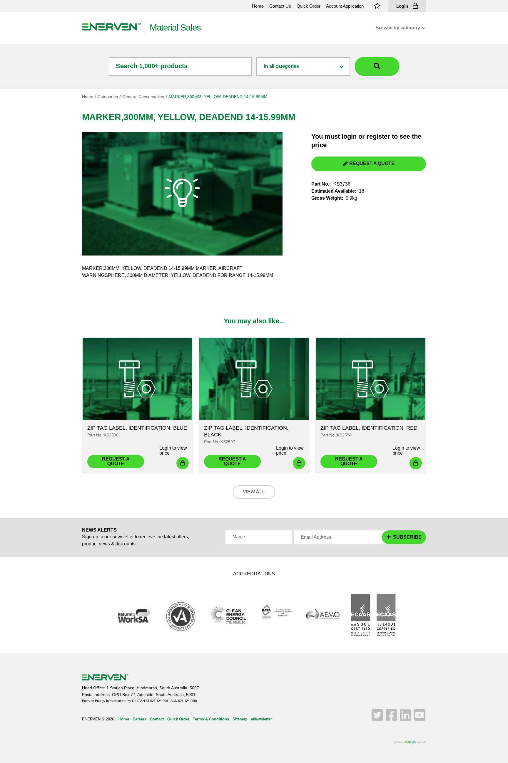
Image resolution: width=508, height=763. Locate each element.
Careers (139, 719)
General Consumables (143, 96)
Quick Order (178, 719)
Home (87, 96)
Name (239, 537)
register (378, 136)
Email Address (316, 537)
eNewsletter (261, 719)
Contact (157, 719)
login (349, 136)
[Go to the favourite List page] (377, 6)
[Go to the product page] (137, 379)
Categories (108, 96)
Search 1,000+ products (152, 66)
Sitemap (240, 719)
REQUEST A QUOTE (372, 163)
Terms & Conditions (211, 719)
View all (254, 491)
